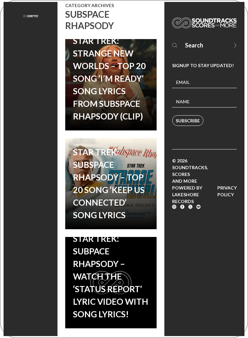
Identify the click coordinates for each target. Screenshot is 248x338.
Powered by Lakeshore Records (187, 194)
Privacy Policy (227, 191)
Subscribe (188, 120)
